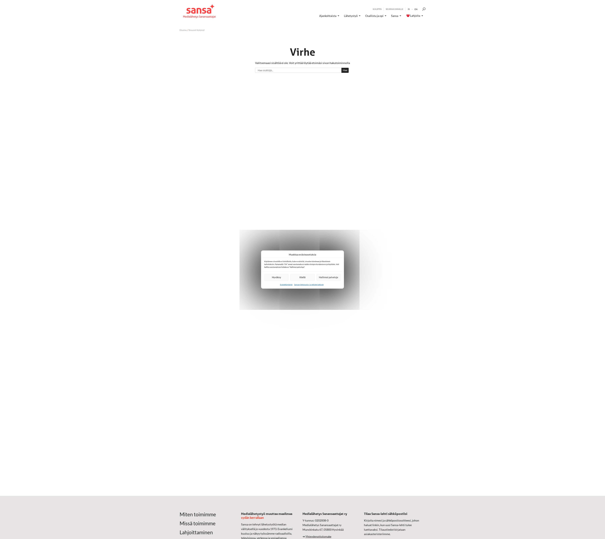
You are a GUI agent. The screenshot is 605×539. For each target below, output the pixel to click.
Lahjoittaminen (196, 532)
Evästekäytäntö (286, 284)
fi (409, 9)
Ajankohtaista (327, 15)
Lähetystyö (351, 15)
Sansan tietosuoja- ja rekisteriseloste (309, 284)
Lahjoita (415, 15)
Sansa (394, 15)
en (416, 9)
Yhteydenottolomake (318, 536)
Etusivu (183, 30)
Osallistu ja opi (374, 15)
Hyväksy (276, 277)
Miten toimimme (198, 514)
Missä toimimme (198, 523)
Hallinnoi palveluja (328, 277)
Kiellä (302, 277)
